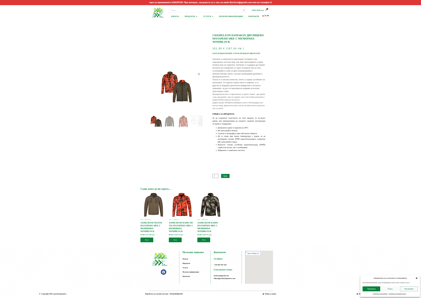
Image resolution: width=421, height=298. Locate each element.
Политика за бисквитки (380, 294)
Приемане (371, 289)
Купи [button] (147, 240)
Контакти (253, 16)
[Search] (244, 10)
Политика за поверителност (397, 294)
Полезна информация (231, 16)
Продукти (190, 16)
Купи (225, 176)
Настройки (408, 289)
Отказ (390, 289)
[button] (417, 278)
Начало (175, 16)
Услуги (207, 16)
